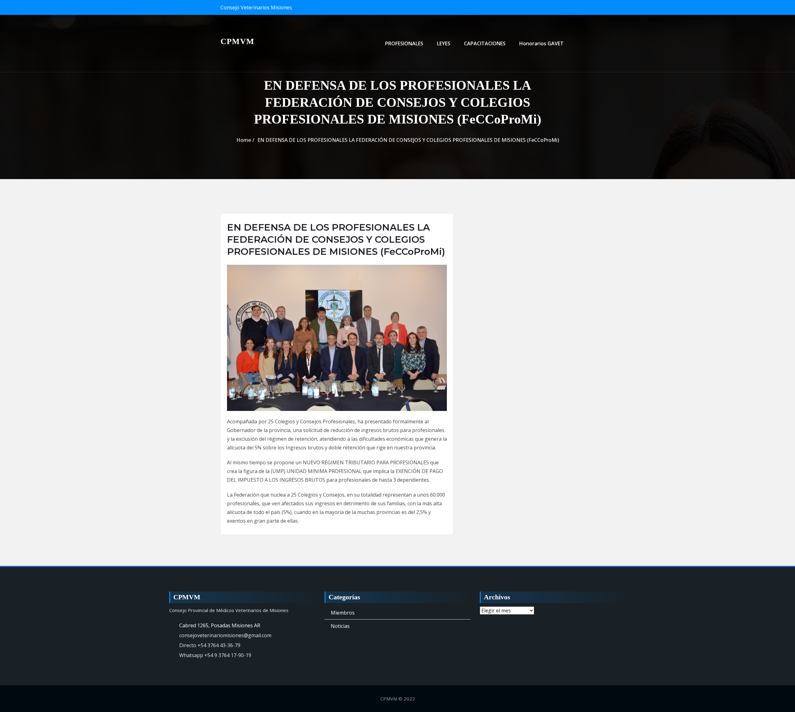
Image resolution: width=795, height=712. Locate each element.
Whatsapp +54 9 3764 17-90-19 (215, 655)
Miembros (343, 612)
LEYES (443, 43)
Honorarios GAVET (541, 43)
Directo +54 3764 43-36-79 (209, 645)
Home (243, 140)
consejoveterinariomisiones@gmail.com (225, 635)
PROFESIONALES (404, 43)
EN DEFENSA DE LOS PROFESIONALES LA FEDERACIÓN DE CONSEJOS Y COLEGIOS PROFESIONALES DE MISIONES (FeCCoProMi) (408, 140)
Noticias (340, 626)
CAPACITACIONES (485, 43)
